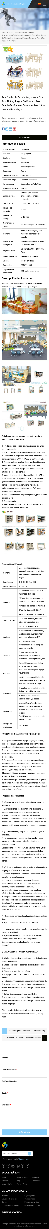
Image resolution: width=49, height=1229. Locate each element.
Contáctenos (36, 1181)
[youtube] (18, 1166)
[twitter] (13, 1166)
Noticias (5, 1181)
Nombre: (5, 1058)
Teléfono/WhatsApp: (10, 1081)
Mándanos (26, 137)
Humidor (5, 1195)
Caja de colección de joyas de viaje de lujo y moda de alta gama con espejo (30, 1030)
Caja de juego (29, 1195)
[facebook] (3, 1166)
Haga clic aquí (24, 1159)
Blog (18, 1181)
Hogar (6, 32)
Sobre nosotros (22, 1177)
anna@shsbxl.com (28, 1226)
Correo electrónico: (9, 1069)
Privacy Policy (22, 1184)
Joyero (4, 1202)
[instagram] (22, 1166)
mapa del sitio (7, 1184)
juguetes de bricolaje (9, 1199)
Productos (13, 32)
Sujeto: (5, 1093)
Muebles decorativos (32, 1205)
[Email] (29, 1154)
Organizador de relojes (10, 1205)
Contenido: (6, 1105)
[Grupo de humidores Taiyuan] (14, 1145)
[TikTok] (27, 1166)
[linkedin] (8, 1166)
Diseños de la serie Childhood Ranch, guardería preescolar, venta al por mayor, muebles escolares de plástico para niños (17, 1038)
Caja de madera (30, 1199)
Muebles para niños (25, 32)
